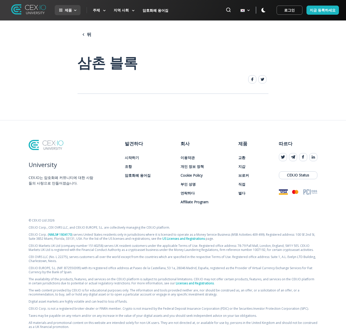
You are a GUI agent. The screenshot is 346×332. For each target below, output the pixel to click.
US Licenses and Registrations (183, 238)
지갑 (241, 166)
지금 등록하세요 (323, 10)
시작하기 (132, 157)
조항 (128, 166)
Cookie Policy (192, 175)
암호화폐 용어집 (155, 10)
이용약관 (188, 157)
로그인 (289, 10)
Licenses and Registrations (195, 283)
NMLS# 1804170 (60, 234)
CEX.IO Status (298, 175)
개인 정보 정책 (192, 166)
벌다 (241, 193)
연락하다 (188, 193)
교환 (241, 157)
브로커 (243, 175)
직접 (241, 184)
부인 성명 (188, 184)
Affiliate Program (194, 201)
